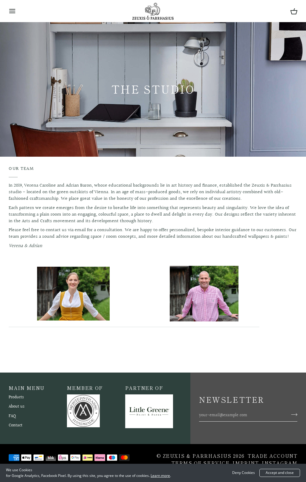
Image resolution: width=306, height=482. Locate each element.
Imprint (245, 463)
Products (16, 397)
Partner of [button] (144, 388)
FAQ (12, 416)
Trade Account (272, 455)
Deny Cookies (243, 472)
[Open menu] (18, 11)
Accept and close (280, 472)
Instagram (279, 463)
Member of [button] (85, 388)
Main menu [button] (27, 388)
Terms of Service (201, 463)
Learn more (160, 475)
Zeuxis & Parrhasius (197, 455)
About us (17, 406)
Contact (15, 425)
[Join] (292, 415)
